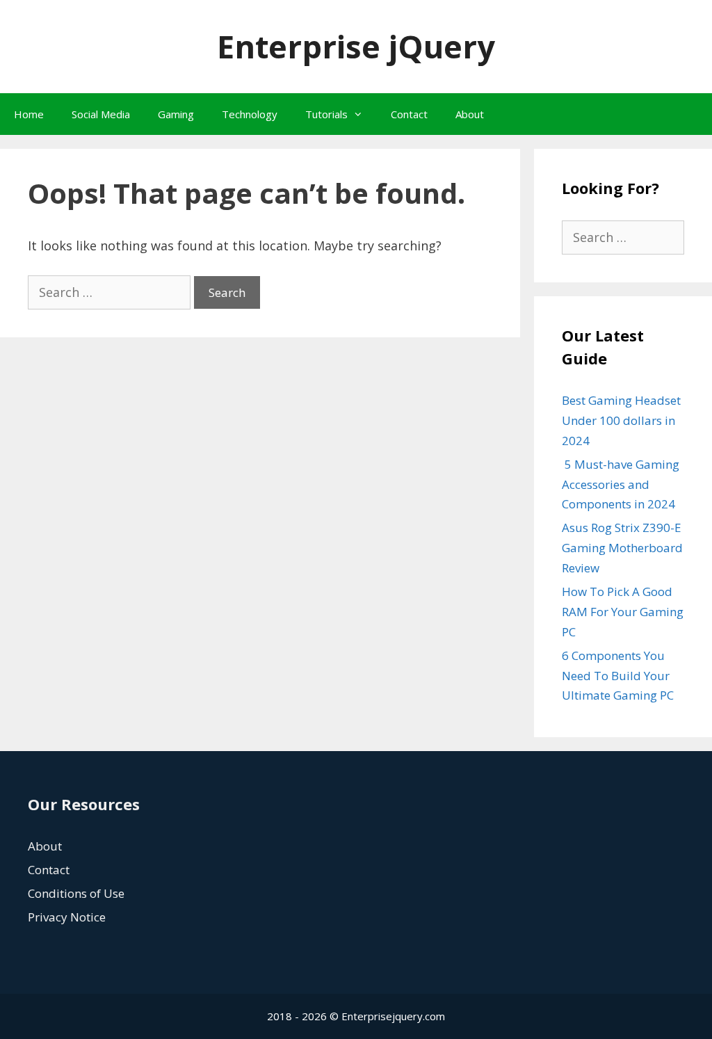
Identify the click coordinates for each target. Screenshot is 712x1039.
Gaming (176, 114)
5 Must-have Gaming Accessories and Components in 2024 (620, 484)
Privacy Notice (67, 917)
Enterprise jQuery (356, 46)
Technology (249, 114)
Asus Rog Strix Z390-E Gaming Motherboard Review (622, 548)
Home (29, 114)
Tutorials (326, 114)
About (469, 114)
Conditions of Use (76, 893)
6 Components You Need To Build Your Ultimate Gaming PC (618, 675)
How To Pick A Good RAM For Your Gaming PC (622, 611)
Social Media (101, 114)
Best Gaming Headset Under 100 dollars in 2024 (621, 420)
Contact (409, 114)
